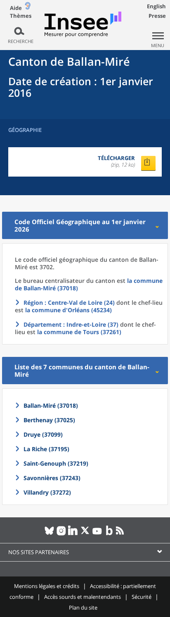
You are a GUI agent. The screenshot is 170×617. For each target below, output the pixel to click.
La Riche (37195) (46, 449)
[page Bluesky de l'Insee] (49, 534)
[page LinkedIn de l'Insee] (73, 534)
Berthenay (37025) (49, 420)
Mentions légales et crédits (46, 586)
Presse (157, 15)
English (156, 6)
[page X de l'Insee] (85, 534)
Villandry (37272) (47, 492)
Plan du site (83, 607)
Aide (16, 8)
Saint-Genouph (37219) (56, 463)
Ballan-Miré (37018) (51, 405)
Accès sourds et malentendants (82, 596)
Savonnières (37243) (52, 478)
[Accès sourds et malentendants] (28, 8)
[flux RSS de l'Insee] (121, 534)
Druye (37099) (43, 434)
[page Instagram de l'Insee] (61, 534)
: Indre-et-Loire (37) (71, 324)
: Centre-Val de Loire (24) (69, 302)
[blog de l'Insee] (109, 534)
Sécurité (141, 596)
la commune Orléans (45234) (68, 310)
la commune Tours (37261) (79, 332)
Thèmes (20, 16)
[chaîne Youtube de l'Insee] (97, 534)
